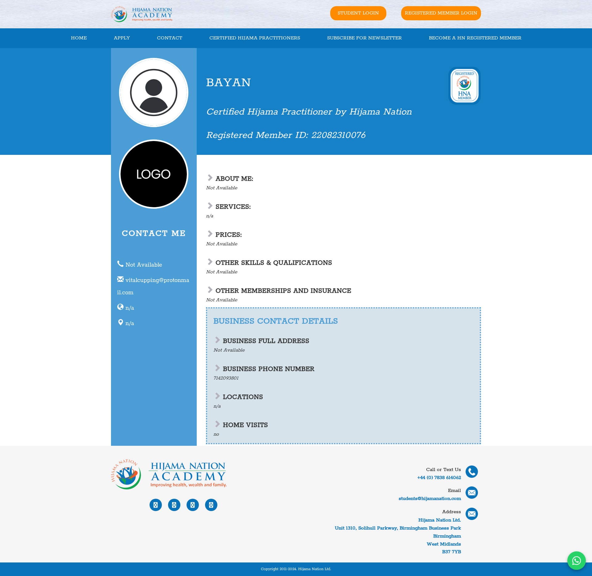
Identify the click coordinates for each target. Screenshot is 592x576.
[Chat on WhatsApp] (576, 560)
